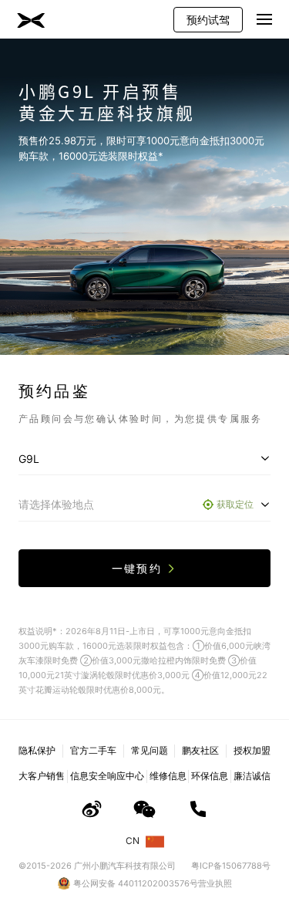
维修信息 (168, 776)
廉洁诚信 (252, 776)
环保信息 (209, 776)
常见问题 (149, 750)
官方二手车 (93, 750)
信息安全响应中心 (107, 776)
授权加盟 (252, 750)
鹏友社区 (200, 750)
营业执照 (215, 883)
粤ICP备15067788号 (231, 865)
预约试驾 (208, 19)
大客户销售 (41, 776)
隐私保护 (36, 750)
